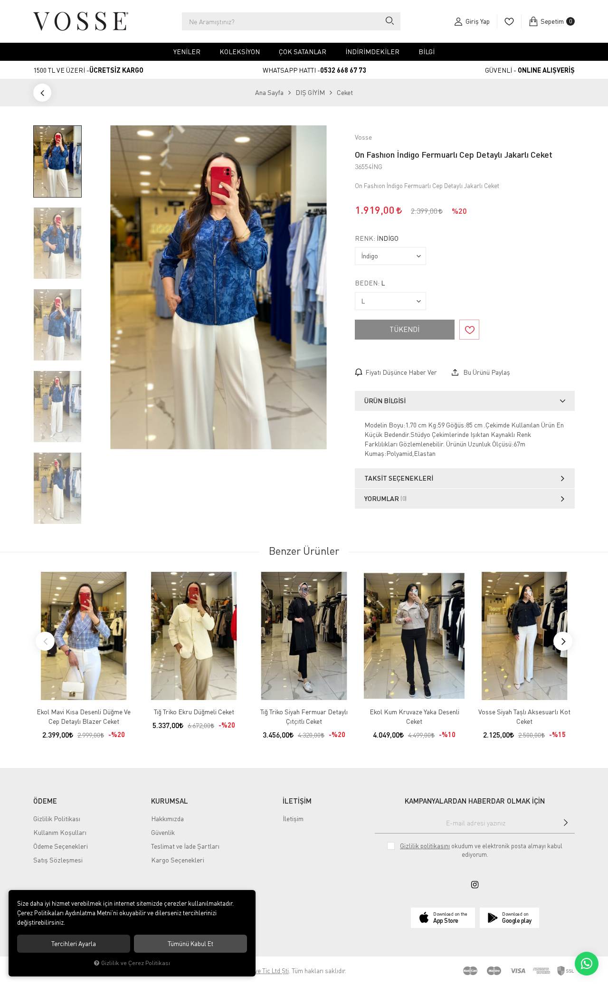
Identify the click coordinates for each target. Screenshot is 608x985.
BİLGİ (426, 51)
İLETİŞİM (297, 800)
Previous (45, 641)
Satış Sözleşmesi (58, 860)
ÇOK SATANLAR (302, 51)
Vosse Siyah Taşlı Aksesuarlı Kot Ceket (524, 716)
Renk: (377, 238)
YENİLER (186, 51)
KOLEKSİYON (239, 51)
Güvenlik (163, 832)
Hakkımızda (167, 819)
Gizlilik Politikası (56, 819)
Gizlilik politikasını (425, 846)
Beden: (370, 283)
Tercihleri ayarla (73, 943)
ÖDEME (45, 800)
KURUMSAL (169, 800)
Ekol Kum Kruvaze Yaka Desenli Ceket (414, 716)
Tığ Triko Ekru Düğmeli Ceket (194, 712)
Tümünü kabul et (190, 943)
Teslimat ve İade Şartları (185, 846)
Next (562, 641)
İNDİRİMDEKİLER (372, 51)
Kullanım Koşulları (59, 832)
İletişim (293, 819)
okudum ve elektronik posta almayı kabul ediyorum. (481, 850)
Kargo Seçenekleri (177, 860)
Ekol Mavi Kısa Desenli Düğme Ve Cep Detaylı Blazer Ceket (84, 716)
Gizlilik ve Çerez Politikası (135, 962)
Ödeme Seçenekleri (60, 846)
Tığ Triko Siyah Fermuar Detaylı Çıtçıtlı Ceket (304, 716)
